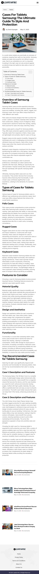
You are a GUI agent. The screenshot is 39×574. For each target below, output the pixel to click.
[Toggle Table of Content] (29, 72)
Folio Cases (10, 78)
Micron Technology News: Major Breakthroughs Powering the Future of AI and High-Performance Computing (24, 490)
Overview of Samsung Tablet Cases (14, 74)
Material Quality (11, 86)
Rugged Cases (11, 80)
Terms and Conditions (18, 560)
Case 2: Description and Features (15, 95)
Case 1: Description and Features (15, 93)
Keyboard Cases (11, 82)
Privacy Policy (19, 557)
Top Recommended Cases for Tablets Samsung (18, 91)
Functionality (10, 89)
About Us (19, 564)
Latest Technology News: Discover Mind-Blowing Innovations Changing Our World (24, 526)
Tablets (11, 9)
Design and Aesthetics (13, 87)
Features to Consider (11, 84)
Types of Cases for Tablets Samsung (15, 76)
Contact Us (19, 567)
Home (19, 554)
